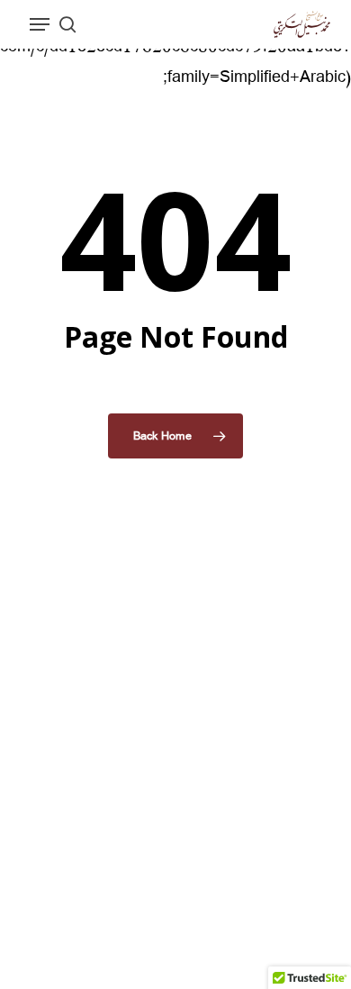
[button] (40, 24)
